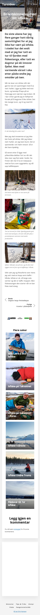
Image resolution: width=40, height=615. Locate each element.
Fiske (14, 22)
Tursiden (8, 4)
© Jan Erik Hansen (20, 611)
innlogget (17, 529)
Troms (20, 22)
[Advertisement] (20, 571)
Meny (35, 4)
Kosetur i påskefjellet (24, 305)
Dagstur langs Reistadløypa (18, 300)
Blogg (9, 22)
